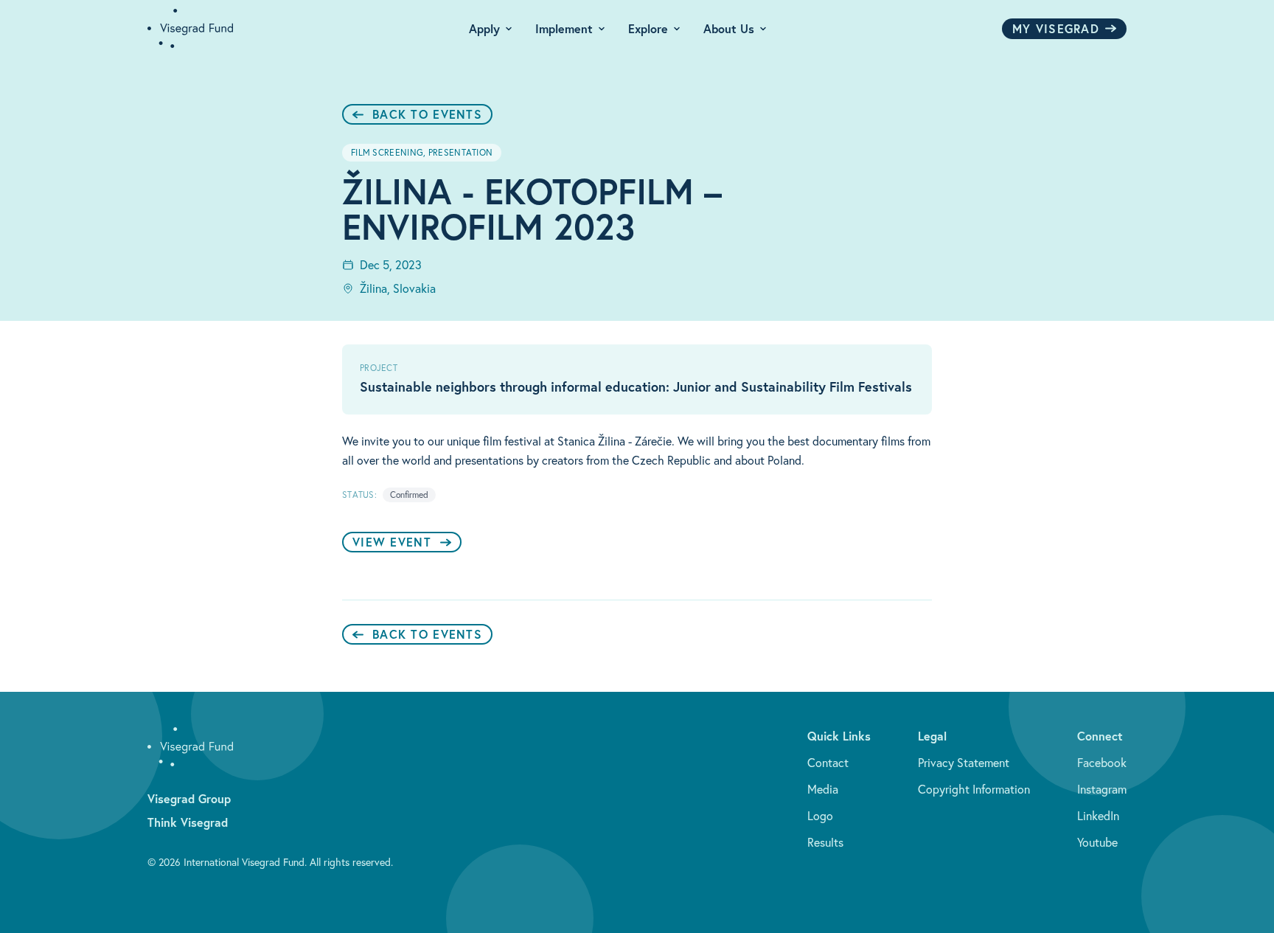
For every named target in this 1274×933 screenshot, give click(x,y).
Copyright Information (974, 789)
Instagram (1102, 789)
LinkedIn (1098, 815)
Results (825, 842)
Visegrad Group (189, 798)
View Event (391, 541)
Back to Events (427, 114)
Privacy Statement (963, 762)
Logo (820, 815)
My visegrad (1055, 28)
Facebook (1102, 762)
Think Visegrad (187, 822)
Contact (828, 762)
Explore (648, 28)
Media (822, 789)
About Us (728, 28)
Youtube (1097, 842)
